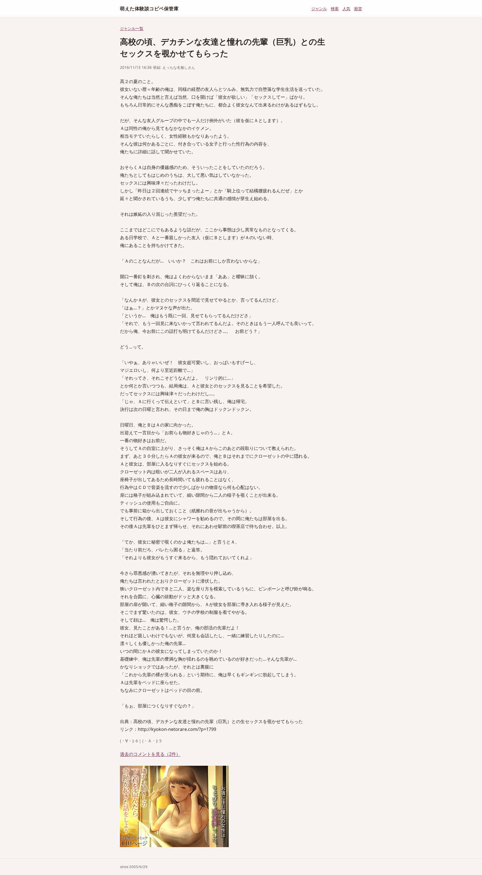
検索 (335, 8)
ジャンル (319, 8)
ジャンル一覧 (131, 28)
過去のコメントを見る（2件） (150, 754)
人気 (346, 8)
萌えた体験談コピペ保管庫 (149, 8)
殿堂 (358, 8)
